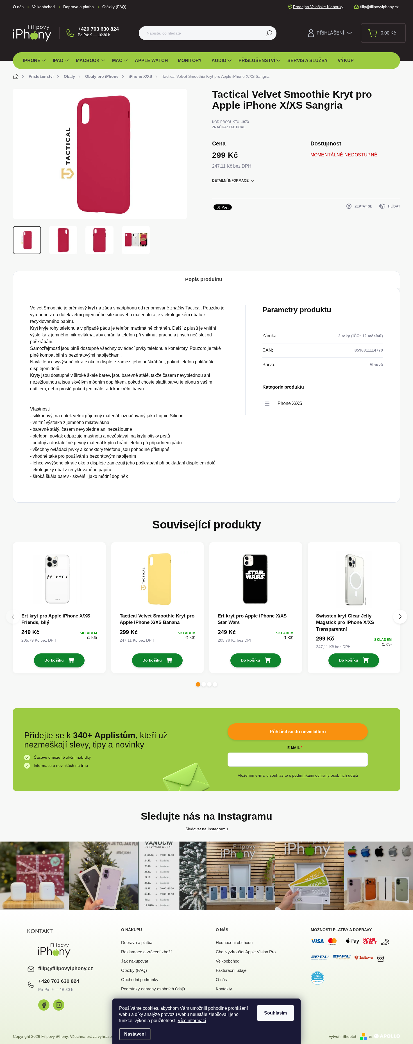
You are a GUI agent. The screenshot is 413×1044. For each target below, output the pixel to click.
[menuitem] (35, 60)
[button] (198, 684)
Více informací (192, 1020)
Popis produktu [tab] (203, 279)
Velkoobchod (43, 6)
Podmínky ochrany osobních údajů (153, 988)
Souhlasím (275, 1013)
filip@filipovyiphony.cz (65, 968)
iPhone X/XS (289, 403)
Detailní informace (230, 181)
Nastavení (135, 1034)
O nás (18, 6)
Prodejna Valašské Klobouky (318, 6)
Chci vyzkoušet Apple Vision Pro (246, 951)
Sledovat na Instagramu (206, 829)
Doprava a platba (78, 6)
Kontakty (224, 988)
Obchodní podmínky (139, 979)
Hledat (269, 33)
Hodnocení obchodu (234, 942)
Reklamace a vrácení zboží (146, 951)
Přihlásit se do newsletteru (298, 731)
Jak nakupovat (134, 961)
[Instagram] (58, 1005)
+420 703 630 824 (98, 29)
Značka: (228, 127)
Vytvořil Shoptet (342, 1036)
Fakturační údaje (231, 970)
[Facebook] (43, 1005)
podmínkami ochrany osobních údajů (325, 775)
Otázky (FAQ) (114, 6)
